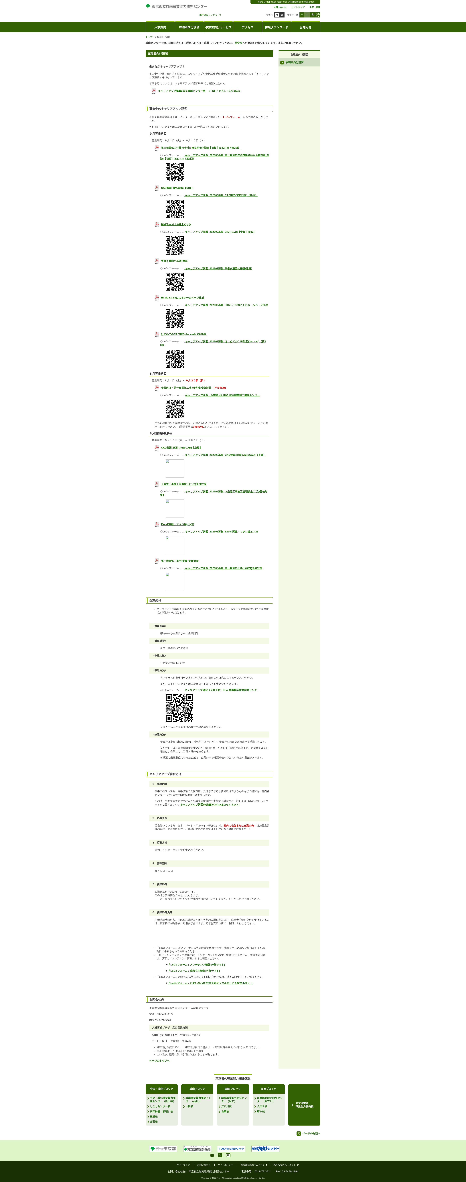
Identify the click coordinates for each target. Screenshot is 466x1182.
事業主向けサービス (218, 27)
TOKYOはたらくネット (284, 1165)
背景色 (269, 15)
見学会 (238, 42)
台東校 (225, 1111)
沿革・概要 (314, 7)
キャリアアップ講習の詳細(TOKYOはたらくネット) (210, 804)
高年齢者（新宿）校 (161, 1111)
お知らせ (305, 27)
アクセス (247, 27)
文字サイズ (292, 15)
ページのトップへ (159, 1060)
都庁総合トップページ (210, 15)
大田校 (189, 1106)
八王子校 (262, 1106)
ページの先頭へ (311, 1133)
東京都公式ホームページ (253, 1165)
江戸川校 (226, 1106)
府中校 (261, 1111)
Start (220, 1155)
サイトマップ (298, 7)
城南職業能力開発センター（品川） (198, 1099)
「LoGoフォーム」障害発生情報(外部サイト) (194, 970)
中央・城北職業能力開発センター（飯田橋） (162, 1099)
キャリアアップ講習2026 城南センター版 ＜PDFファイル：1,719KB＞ (199, 90)
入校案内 (160, 27)
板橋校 (154, 1116)
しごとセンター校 (160, 1106)
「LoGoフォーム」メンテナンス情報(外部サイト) (196, 964)
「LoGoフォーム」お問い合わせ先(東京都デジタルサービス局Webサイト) (210, 983)
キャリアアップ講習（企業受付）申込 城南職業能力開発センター (222, 395)
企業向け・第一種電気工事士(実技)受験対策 (186, 387)
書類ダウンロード (276, 27)
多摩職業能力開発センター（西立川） (270, 1099)
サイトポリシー (225, 1165)
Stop (228, 1155)
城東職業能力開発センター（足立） (234, 1099)
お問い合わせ (280, 7)
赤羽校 (154, 1121)
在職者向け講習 (189, 27)
